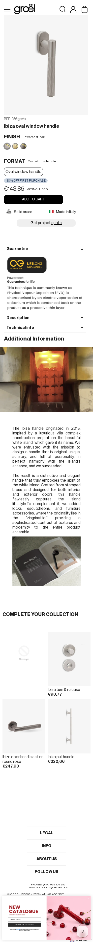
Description (18, 318)
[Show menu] (7, 9)
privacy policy (18, 929)
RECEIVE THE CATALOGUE (24, 924)
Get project (46, 223)
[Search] (62, 9)
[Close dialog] (89, 898)
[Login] (73, 9)
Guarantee (17, 249)
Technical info (20, 328)
